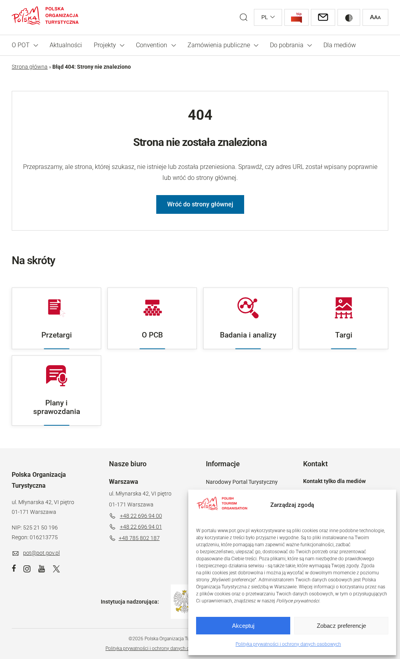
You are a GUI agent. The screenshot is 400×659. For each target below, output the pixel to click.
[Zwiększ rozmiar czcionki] (375, 17)
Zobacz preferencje (341, 625)
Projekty (105, 45)
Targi (343, 334)
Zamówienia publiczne (219, 45)
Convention (151, 45)
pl (264, 17)
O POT (21, 45)
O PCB (152, 334)
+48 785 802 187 (139, 538)
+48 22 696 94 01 (141, 527)
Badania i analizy (248, 334)
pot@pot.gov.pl (41, 553)
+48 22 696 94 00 (141, 516)
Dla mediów (339, 45)
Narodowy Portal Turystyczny (242, 482)
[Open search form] (243, 17)
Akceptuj (243, 625)
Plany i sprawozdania (56, 407)
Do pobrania (287, 45)
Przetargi (56, 334)
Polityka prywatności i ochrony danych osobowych (288, 644)
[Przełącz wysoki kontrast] (349, 17)
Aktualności (66, 45)
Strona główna (30, 67)
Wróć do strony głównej (200, 204)
